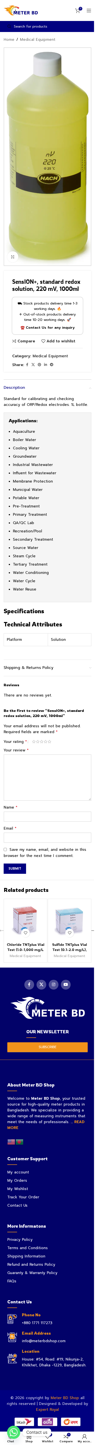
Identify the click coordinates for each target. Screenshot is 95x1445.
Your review (16, 750)
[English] (11, 1141)
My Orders (17, 1180)
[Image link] (47, 1007)
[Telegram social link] (51, 364)
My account (18, 1172)
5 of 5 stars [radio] (49, 741)
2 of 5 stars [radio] (38, 741)
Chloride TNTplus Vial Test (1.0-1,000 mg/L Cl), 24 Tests (25, 949)
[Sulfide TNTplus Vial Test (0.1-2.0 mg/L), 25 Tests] (69, 920)
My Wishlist (17, 1189)
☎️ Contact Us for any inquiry (47, 327)
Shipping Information (26, 1256)
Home (9, 39)
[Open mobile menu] (89, 10)
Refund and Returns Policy (31, 1264)
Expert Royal (47, 1409)
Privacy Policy (20, 1239)
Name (11, 807)
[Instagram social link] (53, 985)
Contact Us (17, 1205)
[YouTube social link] (66, 985)
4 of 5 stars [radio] (46, 741)
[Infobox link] (47, 1319)
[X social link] (33, 364)
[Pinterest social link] (39, 364)
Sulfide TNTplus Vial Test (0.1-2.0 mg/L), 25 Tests (69, 949)
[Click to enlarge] (12, 256)
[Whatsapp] (13, 1432)
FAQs (11, 1281)
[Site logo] (21, 10)
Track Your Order (23, 1197)
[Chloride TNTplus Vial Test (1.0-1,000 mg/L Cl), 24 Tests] (25, 920)
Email (10, 828)
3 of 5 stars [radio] (42, 741)
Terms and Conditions (27, 1248)
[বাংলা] (20, 1141)
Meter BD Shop (65, 1398)
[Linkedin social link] (45, 364)
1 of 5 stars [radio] (34, 741)
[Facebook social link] (27, 364)
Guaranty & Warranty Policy (32, 1273)
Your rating (15, 742)
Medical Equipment (37, 39)
